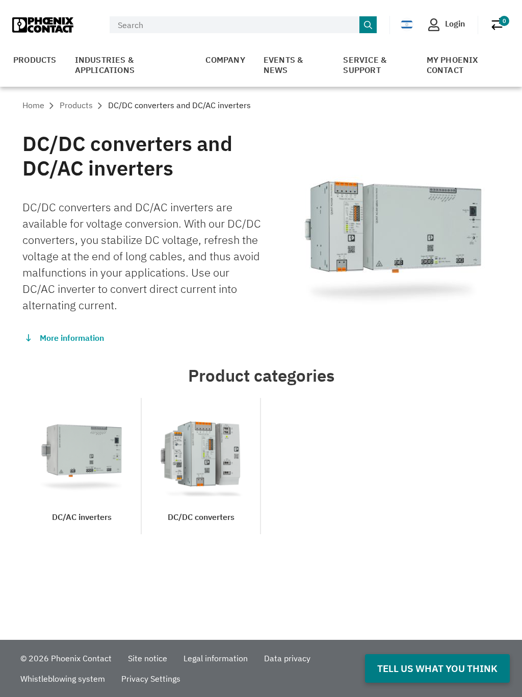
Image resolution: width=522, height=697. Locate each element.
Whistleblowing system (62, 679)
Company (225, 60)
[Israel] (406, 24)
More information (72, 338)
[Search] (368, 25)
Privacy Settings (150, 679)
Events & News (283, 65)
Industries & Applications (105, 65)
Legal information (216, 658)
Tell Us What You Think (437, 668)
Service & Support (364, 65)
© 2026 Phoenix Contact (66, 658)
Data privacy (287, 658)
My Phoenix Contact (452, 65)
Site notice (147, 658)
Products (35, 60)
